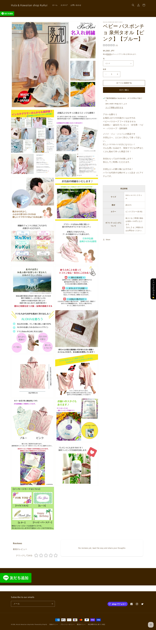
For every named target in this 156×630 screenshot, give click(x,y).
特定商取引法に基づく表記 (96, 624)
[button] (133, 5)
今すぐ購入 (124, 90)
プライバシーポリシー (67, 624)
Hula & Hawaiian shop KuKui (25, 624)
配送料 (108, 54)
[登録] (52, 604)
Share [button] (108, 239)
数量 (104, 69)
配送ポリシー (81, 624)
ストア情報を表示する (114, 107)
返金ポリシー (53, 624)
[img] (109, 45)
